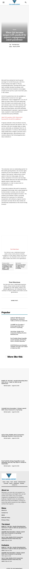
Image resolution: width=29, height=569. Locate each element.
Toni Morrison (15, 44)
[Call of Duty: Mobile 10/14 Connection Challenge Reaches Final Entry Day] (5, 333)
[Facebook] (7, 304)
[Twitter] (11, 304)
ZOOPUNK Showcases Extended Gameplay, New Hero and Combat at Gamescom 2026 (19, 346)
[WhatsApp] (17, 304)
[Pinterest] (14, 304)
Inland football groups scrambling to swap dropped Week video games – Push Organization (7, 267)
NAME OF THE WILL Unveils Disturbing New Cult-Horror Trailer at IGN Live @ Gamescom (18, 319)
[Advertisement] (14, 65)
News (14, 29)
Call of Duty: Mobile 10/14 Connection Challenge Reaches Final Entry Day (18, 333)
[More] (21, 304)
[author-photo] (2, 385)
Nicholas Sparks (7, 385)
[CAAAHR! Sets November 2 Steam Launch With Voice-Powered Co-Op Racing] (5, 326)
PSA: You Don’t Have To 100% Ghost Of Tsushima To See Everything (21, 266)
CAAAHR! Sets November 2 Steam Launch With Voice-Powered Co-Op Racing (17, 326)
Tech (2, 534)
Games (3, 529)
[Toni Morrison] (14, 277)
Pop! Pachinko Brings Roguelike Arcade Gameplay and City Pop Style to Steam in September (18, 340)
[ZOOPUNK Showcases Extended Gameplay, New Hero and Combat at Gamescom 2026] (5, 346)
